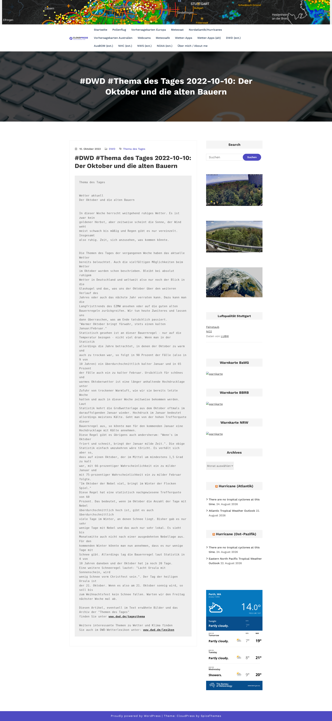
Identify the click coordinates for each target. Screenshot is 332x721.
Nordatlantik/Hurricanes (205, 29)
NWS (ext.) (144, 45)
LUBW (225, 336)
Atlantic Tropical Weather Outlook (232, 510)
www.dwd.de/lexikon (158, 629)
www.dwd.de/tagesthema (127, 616)
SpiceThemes (211, 716)
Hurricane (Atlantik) (236, 486)
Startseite (100, 29)
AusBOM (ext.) (103, 45)
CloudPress (186, 716)
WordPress (152, 716)
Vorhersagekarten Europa (148, 29)
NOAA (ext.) (164, 45)
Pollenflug (119, 29)
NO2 (209, 331)
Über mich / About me (193, 45)
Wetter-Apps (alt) (209, 37)
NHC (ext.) (125, 45)
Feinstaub (212, 327)
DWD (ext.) (233, 37)
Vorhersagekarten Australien (113, 37)
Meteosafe (163, 37)
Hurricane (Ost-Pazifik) (236, 534)
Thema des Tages (134, 148)
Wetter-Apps (183, 37)
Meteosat (177, 29)
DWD (112, 148)
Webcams (144, 37)
